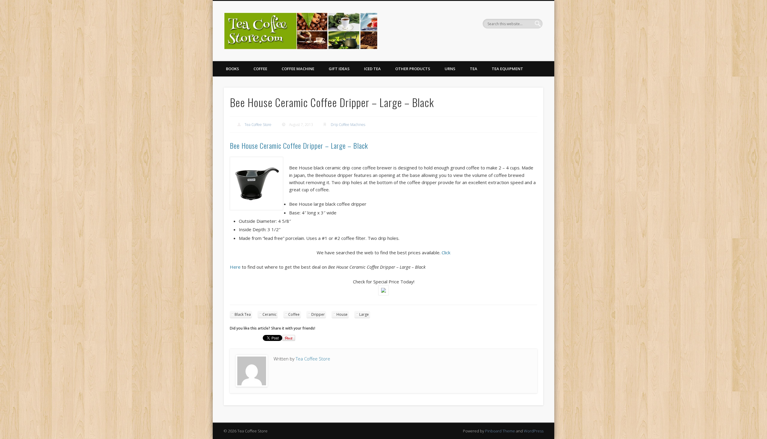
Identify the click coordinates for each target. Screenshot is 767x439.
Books (232, 68)
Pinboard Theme (500, 431)
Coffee (260, 68)
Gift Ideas (339, 68)
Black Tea (243, 314)
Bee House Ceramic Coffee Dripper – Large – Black (299, 145)
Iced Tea (372, 68)
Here (235, 267)
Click (446, 252)
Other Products (412, 68)
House (342, 314)
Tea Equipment (507, 68)
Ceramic (269, 314)
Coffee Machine (298, 68)
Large (364, 314)
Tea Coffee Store (257, 124)
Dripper (318, 314)
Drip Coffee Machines (348, 124)
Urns (450, 68)
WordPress (533, 431)
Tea (473, 68)
